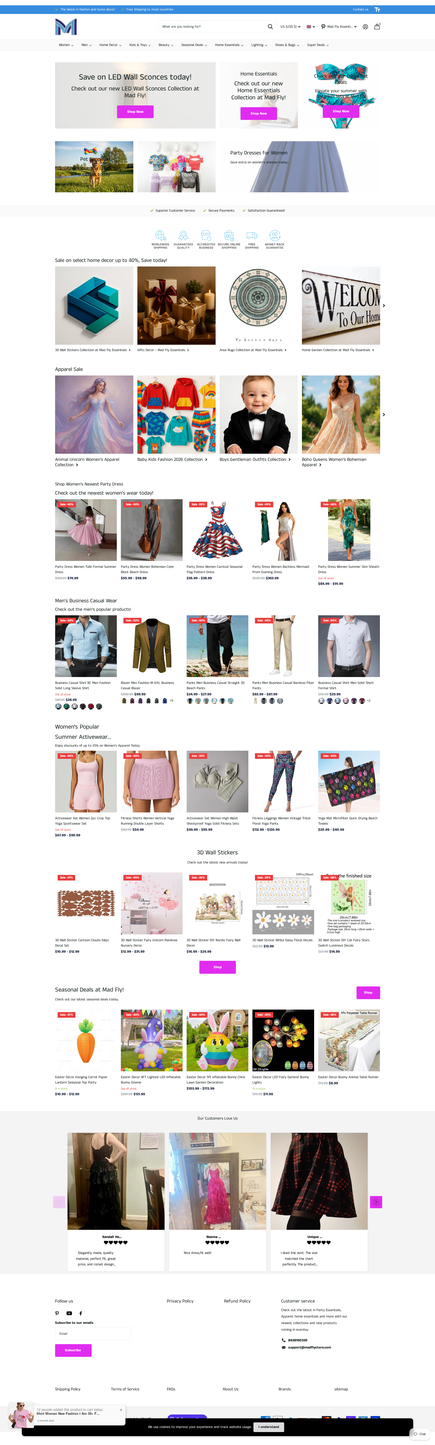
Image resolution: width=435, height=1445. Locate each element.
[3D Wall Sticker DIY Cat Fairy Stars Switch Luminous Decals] (349, 903)
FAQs (171, 1389)
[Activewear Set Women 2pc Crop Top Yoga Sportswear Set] (86, 781)
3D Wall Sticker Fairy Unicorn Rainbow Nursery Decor (149, 943)
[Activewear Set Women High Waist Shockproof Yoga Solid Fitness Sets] (217, 781)
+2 (368, 700)
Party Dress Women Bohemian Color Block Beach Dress (147, 569)
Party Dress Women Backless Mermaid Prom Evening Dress (280, 569)
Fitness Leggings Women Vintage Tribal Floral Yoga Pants (281, 821)
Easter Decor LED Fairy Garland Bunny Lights (280, 1080)
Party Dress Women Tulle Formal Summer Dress (85, 569)
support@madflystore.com (309, 1347)
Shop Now (135, 111)
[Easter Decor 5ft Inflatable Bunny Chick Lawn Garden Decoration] (217, 1040)
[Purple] (140, 701)
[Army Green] (149, 701)
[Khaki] (124, 701)
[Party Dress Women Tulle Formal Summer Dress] (86, 530)
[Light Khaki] (198, 701)
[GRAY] (206, 701)
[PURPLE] (354, 701)
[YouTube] (69, 1313)
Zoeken (270, 26)
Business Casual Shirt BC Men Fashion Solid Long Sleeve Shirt (82, 685)
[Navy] (222, 701)
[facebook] (80, 1313)
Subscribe (73, 1350)
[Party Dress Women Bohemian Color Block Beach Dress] (152, 530)
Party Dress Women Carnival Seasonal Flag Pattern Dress (215, 569)
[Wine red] (132, 701)
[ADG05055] (75, 706)
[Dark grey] (157, 701)
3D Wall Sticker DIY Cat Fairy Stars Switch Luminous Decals (343, 943)
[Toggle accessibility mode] (377, 9)
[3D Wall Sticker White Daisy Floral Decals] (283, 903)
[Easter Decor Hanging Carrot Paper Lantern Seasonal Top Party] (86, 1040)
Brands (285, 1389)
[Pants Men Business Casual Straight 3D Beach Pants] (217, 646)
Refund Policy (237, 1301)
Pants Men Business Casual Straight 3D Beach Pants (216, 685)
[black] (190, 701)
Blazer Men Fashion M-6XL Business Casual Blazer (147, 685)
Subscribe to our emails (74, 1322)
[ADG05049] (99, 706)
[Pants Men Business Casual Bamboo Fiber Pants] (283, 646)
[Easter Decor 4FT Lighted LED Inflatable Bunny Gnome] (152, 1040)
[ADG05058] (66, 706)
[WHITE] (214, 701)
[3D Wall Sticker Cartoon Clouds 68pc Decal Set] (86, 903)
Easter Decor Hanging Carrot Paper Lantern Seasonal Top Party (81, 1080)
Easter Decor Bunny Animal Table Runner (348, 1077)
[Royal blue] (165, 701)
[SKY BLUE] (231, 701)
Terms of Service (125, 1389)
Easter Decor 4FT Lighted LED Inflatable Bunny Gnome (151, 1080)
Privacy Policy (180, 1301)
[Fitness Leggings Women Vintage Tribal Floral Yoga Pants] (283, 781)
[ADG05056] (83, 706)
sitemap (341, 1389)
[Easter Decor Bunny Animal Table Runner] (349, 1040)
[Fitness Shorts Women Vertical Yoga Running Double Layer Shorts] (152, 781)
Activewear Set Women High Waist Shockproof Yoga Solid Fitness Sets (213, 821)
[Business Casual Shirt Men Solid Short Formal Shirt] (349, 646)
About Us (230, 1389)
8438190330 (298, 1340)
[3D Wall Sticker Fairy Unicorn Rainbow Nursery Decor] (152, 903)
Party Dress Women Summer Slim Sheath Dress (348, 569)
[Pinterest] (57, 1313)
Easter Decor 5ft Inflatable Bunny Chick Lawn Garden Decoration (216, 1080)
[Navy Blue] (272, 701)
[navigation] (384, 305)
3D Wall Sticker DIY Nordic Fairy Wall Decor (213, 943)
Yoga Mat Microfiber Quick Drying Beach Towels (347, 821)
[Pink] (346, 701)
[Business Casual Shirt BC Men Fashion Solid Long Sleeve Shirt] (86, 646)
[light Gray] (280, 701)
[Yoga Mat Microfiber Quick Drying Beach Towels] (349, 781)
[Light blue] (338, 701)
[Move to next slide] (376, 1202)
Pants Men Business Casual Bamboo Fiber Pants (283, 685)
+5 (171, 700)
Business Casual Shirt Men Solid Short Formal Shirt (346, 685)
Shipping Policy (67, 1389)
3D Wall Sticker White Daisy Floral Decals (282, 940)
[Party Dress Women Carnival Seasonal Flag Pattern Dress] (217, 530)
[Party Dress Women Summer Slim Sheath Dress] (349, 530)
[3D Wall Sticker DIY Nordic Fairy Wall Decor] (217, 903)
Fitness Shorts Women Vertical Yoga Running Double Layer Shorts (147, 821)
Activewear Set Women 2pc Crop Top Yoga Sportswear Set (82, 821)
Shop (218, 967)
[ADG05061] (58, 706)
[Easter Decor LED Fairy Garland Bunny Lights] (283, 1040)
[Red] (362, 701)
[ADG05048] (91, 706)
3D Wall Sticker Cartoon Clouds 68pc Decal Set (82, 943)
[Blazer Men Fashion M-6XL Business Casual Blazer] (152, 646)
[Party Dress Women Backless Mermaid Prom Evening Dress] (283, 530)
